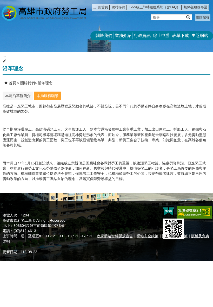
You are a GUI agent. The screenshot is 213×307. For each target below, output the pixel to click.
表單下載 (180, 35)
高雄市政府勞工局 (44, 13)
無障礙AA (194, 212)
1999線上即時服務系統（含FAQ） (154, 7)
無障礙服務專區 (195, 7)
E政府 (168, 212)
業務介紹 (123, 35)
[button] (188, 17)
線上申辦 (161, 35)
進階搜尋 (202, 17)
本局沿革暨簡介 (18, 96)
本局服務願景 (47, 96)
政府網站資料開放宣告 (115, 236)
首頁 (12, 83)
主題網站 (199, 35)
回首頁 (103, 7)
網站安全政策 (147, 236)
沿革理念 (45, 83)
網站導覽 (118, 7)
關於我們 (104, 35)
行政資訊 (142, 35)
